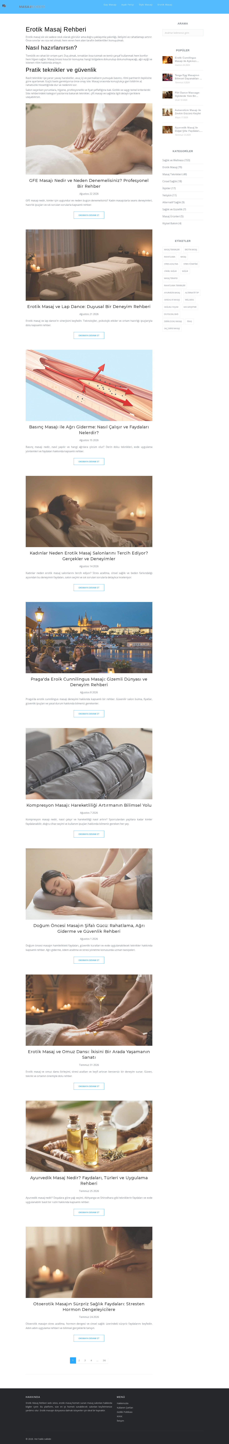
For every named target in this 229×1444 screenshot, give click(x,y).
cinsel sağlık (170, 271)
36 (104, 1360)
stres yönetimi (191, 264)
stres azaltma (171, 264)
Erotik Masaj (164, 4)
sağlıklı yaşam (171, 307)
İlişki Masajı (146, 4)
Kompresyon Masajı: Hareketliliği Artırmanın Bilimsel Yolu (89, 805)
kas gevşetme (190, 307)
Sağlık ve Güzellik (174, 209)
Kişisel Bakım (171, 223)
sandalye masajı (172, 299)
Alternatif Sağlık (173, 202)
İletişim (120, 1420)
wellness (189, 299)
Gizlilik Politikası (124, 1411)
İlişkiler (169, 188)
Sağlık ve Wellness (176, 160)
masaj (183, 256)
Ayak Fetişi (127, 4)
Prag (189, 321)
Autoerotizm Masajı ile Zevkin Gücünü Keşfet (188, 112)
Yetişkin (169, 195)
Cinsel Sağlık (172, 181)
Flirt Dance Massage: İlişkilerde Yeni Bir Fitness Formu (187, 94)
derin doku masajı (173, 321)
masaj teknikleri (172, 249)
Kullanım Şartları (125, 1407)
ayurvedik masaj (172, 292)
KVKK (119, 1416)
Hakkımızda (122, 1403)
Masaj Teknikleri (174, 174)
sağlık (185, 271)
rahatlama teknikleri (174, 285)
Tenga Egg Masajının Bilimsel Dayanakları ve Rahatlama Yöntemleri (189, 77)
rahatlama (169, 256)
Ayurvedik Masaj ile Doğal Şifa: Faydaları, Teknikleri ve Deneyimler (187, 129)
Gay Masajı (110, 4)
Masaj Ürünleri (173, 216)
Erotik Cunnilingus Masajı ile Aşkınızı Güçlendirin (185, 59)
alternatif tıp (192, 292)
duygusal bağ (171, 314)
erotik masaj (191, 249)
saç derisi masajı (172, 328)
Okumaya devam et (89, 215)
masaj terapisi (170, 278)
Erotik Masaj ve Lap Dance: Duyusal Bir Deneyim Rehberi (89, 306)
